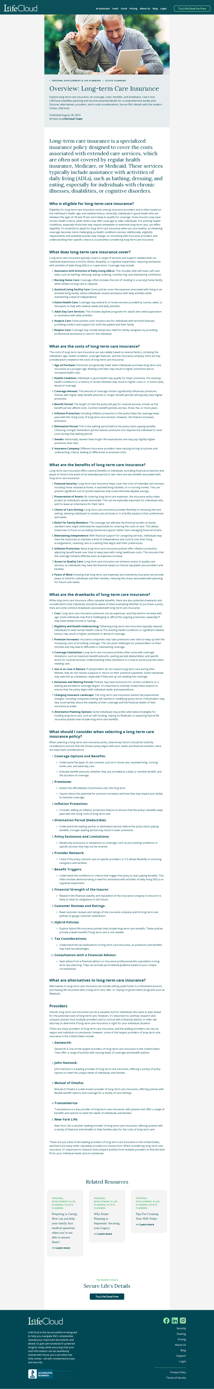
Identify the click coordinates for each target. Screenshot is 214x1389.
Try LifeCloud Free (107, 1296)
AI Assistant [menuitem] (103, 8)
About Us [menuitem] (145, 8)
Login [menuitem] (163, 8)
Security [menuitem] (181, 1328)
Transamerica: (66, 1103)
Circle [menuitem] (124, 8)
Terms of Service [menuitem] (176, 1377)
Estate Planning (115, 80)
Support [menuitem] (181, 1355)
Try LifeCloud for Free (192, 8)
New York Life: (66, 1119)
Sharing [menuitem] (181, 1334)
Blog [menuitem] (155, 8)
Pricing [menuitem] (133, 8)
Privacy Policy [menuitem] (178, 1372)
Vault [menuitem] (115, 8)
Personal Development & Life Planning (76, 80)
